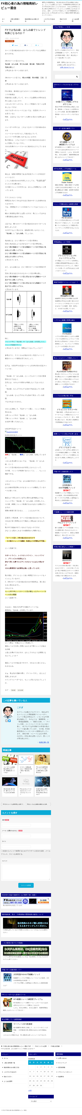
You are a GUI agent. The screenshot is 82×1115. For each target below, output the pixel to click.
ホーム (3, 20)
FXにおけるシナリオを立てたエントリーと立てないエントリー (25, 791)
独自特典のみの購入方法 (32, 20)
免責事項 (61, 1076)
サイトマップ (62, 1063)
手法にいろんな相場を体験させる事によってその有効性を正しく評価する (39, 804)
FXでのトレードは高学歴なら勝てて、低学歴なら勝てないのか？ (14, 804)
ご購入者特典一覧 (15, 20)
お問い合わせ (62, 1058)
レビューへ (67, 119)
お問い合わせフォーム (67, 67)
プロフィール (67, 48)
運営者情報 (61, 1067)
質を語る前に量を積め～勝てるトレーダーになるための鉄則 (9, 790)
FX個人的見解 (9, 41)
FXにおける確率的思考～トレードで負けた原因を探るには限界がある (42, 769)
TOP (17, 1046)
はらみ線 (20, 690)
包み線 (13, 690)
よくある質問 (75, 20)
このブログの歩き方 (49, 20)
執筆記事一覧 (44, 742)
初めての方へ (63, 20)
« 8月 (30, 1090)
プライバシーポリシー (65, 1072)
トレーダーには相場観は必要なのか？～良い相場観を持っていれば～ (9, 769)
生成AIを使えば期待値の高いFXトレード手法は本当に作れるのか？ (42, 791)
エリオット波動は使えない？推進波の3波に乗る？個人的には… (26, 769)
